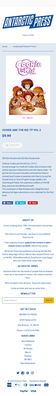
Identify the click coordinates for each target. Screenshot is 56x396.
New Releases (28, 341)
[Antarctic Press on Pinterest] (27, 373)
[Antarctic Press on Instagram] (32, 373)
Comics (28, 345)
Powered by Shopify (37, 381)
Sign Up (49, 300)
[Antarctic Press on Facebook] (22, 373)
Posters (28, 356)
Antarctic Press (20, 381)
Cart (52, 3)
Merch (28, 352)
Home (4, 46)
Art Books (28, 348)
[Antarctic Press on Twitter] (18, 373)
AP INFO (28, 359)
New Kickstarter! (28, 363)
